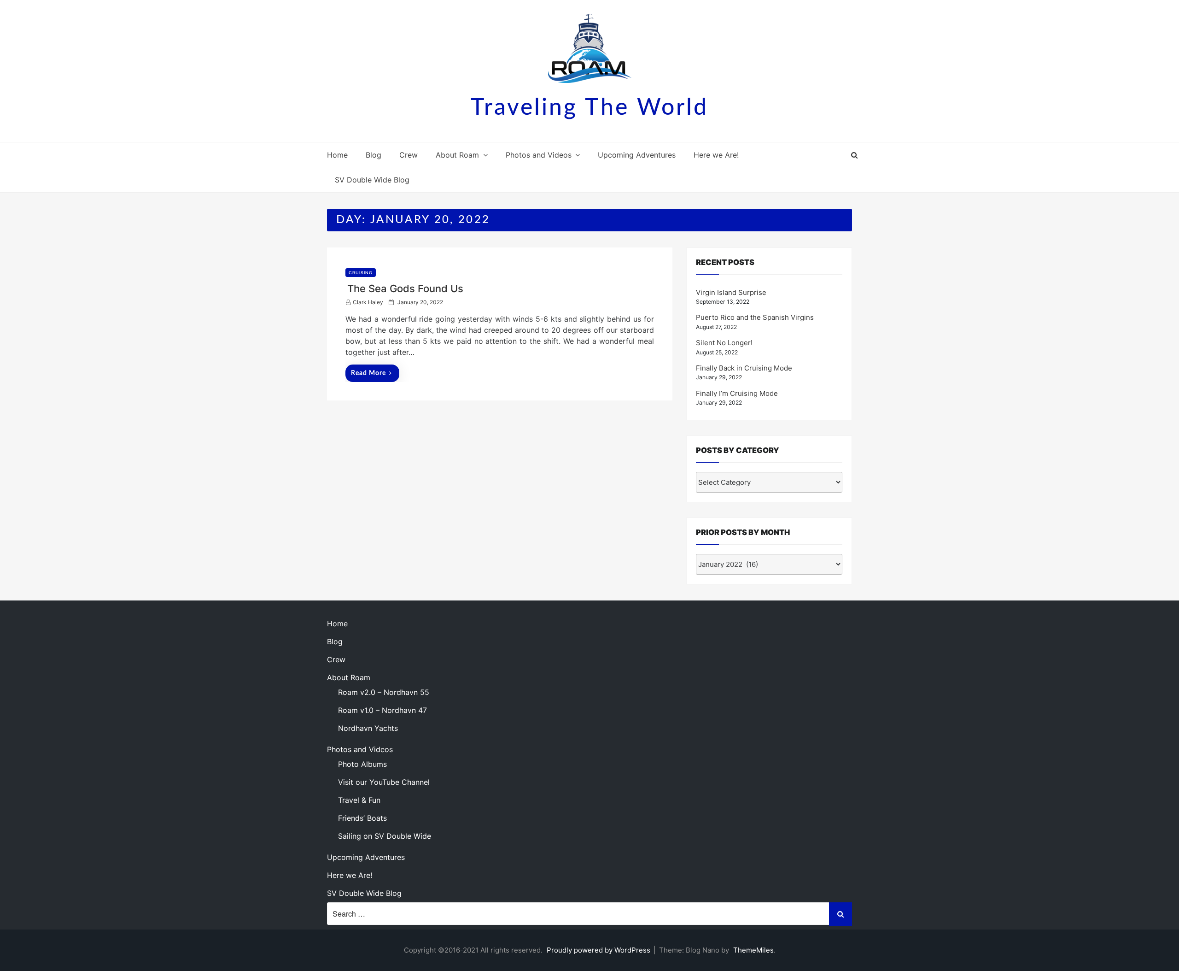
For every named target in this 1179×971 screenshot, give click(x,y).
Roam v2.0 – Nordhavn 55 (383, 692)
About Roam (457, 154)
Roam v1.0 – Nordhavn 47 (382, 710)
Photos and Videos (539, 154)
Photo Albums (362, 764)
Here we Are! (716, 154)
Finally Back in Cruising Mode (744, 368)
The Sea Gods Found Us (405, 288)
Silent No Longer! (724, 342)
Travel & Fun (359, 800)
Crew (408, 154)
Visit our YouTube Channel (384, 782)
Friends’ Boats (362, 818)
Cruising (361, 272)
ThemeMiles (753, 950)
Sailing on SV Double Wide (384, 836)
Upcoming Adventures (637, 154)
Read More (368, 373)
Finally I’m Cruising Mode (737, 393)
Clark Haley (368, 302)
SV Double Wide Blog (372, 179)
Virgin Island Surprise (731, 292)
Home (337, 154)
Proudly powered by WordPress (599, 950)
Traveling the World (589, 107)
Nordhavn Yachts (368, 728)
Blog (373, 154)
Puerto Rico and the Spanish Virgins (755, 317)
